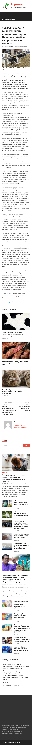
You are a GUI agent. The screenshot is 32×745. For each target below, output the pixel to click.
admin (12, 46)
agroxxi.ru (11, 302)
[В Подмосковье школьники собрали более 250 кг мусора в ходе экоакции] (7, 506)
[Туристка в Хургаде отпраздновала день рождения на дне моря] (7, 652)
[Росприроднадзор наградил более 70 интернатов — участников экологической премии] (16, 471)
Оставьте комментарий (21, 46)
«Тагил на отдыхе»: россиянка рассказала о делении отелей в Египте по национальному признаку (22, 628)
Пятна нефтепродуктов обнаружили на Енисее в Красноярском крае (22, 535)
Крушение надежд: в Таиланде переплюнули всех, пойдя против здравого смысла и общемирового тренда (16, 666)
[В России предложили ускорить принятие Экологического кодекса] (7, 517)
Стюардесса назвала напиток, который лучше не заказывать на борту (22, 639)
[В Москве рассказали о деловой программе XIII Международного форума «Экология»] (7, 549)
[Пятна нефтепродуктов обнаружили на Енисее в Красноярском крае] (7, 540)
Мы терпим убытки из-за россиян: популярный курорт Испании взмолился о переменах (22, 616)
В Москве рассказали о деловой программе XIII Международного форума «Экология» (21, 546)
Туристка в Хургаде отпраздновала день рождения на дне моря (21, 648)
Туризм (4, 572)
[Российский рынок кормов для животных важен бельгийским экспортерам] (16, 388)
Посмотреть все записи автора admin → (20, 427)
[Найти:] (16, 445)
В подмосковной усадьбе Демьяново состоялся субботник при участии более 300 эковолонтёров (21, 524)
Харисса (5, 682)
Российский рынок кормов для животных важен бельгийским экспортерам (12, 391)
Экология (4, 472)
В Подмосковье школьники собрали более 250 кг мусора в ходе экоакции (21, 503)
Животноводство (7, 25)
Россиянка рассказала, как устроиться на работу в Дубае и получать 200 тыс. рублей (21, 604)
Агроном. (18, 4)
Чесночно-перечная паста (11, 685)
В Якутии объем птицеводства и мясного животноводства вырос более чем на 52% (15, 362)
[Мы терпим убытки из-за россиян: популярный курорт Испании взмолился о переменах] (7, 619)
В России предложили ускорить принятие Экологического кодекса (21, 513)
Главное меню (9, 19)
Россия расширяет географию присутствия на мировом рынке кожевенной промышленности (12, 334)
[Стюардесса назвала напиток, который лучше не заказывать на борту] (7, 643)
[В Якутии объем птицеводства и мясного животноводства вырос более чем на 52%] (16, 359)
